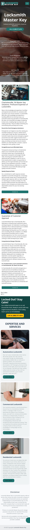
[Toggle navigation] (27, 3)
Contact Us (15, 192)
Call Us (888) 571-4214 (15, 316)
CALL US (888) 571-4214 (15, 29)
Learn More (8, 377)
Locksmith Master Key (20, 527)
